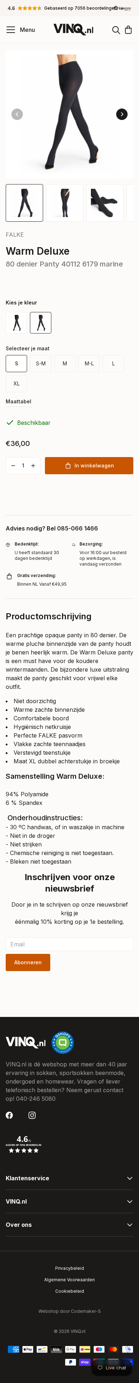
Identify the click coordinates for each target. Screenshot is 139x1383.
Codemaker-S (86, 1311)
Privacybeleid (69, 1268)
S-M (41, 363)
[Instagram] (34, 1115)
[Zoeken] (116, 30)
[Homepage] (73, 29)
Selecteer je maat (28, 348)
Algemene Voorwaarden (69, 1279)
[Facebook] (11, 1115)
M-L (89, 363)
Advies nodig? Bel (52, 528)
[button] (69, 8)
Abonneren (28, 962)
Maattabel (18, 401)
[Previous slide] (17, 114)
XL (17, 383)
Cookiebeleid (69, 1291)
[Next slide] (122, 114)
